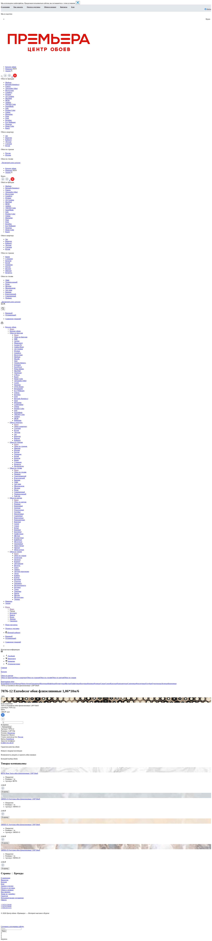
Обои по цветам (20, 502)
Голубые (149, 684)
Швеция (8, 271)
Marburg (8, 82)
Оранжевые (35, 684)
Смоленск (13, 621)
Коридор (8, 138)
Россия (7, 153)
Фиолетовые (141, 684)
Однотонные (157, 684)
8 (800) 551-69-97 (7, 743)
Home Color (9, 126)
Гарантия (4, 896)
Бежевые (90, 684)
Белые (3, 684)
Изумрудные (60, 684)
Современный (10, 296)
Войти (208, 9)
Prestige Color (10, 110)
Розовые (97, 684)
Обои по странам (20, 446)
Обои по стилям (20, 472)
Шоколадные (10, 684)
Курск (12, 617)
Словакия (9, 259)
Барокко (8, 292)
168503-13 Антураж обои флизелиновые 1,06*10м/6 (20, 799)
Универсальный (11, 282)
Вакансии (4, 880)
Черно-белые (26, 684)
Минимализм (10, 288)
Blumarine (9, 114)
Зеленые (165, 684)
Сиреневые (132, 684)
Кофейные (52, 684)
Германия (8, 265)
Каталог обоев (10, 67)
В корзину (5, 792)
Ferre (7, 118)
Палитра (8, 124)
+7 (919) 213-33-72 (6, 908)
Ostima (7, 112)
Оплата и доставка (33, 7)
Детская (8, 142)
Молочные (44, 684)
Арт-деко (8, 290)
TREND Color (10, 104)
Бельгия (8, 261)
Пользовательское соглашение (12, 898)
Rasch (7, 128)
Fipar (7, 116)
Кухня (7, 146)
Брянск (12, 615)
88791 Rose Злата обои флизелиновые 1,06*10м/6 (19, 773)
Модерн (8, 286)
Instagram (11, 661)
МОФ (7, 100)
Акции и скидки (7, 886)
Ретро (7, 284)
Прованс (8, 298)
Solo (7, 108)
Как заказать (18, 7)
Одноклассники (14, 664)
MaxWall (8, 98)
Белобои (8, 120)
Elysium (8, 94)
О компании (5, 7)
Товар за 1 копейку (8, 894)
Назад (12, 329)
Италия (8, 155)
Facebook (11, 656)
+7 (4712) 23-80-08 (6, 904)
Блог (73, 7)
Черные (18, 684)
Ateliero (8, 102)
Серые (102, 684)
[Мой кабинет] (2, 323)
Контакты (63, 7)
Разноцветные (122, 684)
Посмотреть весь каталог (11, 163)
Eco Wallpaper (10, 122)
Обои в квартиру (20, 426)
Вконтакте (12, 659)
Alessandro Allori (11, 88)
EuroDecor (10, 739)
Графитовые (75, 684)
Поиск (4, 931)
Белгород (13, 613)
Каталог (4, 882)
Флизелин (11, 733)
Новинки (9, 69)
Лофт (7, 280)
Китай (7, 263)
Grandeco (8, 92)
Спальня (8, 144)
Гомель (8, 86)
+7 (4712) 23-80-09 (6, 906)
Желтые (68, 684)
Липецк (13, 619)
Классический (10, 294)
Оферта (4, 900)
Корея (7, 257)
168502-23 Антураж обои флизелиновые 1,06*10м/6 (20, 850)
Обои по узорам (20, 556)
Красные (113, 684)
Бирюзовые (172, 684)
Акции (8, 71)
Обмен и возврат (50, 7)
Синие (107, 684)
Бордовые (83, 684)
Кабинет (8, 140)
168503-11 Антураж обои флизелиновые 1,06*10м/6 (20, 825)
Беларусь (8, 273)
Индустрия (9, 90)
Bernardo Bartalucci (12, 84)
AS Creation (9, 96)
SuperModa (9, 106)
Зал (6, 136)
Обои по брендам (20, 337)
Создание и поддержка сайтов (12, 926)
